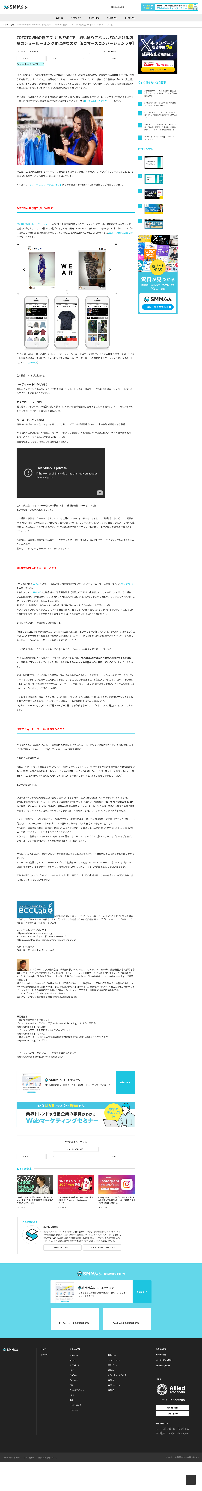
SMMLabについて (117, 7)
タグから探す (76, 17)
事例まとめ (112, 1355)
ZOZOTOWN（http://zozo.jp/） (34, 224)
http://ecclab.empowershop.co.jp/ (35, 933)
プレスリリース (29, 362)
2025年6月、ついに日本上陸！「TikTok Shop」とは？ (159, 138)
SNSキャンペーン (114, 1385)
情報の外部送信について (47, 1457)
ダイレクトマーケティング (117, 1375)
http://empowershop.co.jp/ (62, 996)
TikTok (72, 1360)
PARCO (35, 583)
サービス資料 (130, 17)
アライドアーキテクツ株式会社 (101, 1247)
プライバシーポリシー (12, 1457)
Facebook (74, 1380)
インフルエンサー (76, 1405)
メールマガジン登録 (164, 1360)
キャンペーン (127, 583)
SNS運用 (111, 1390)
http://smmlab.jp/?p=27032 (32, 1040)
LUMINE (36, 592)
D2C (71, 1385)
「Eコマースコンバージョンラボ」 (45, 184)
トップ (43, 1349)
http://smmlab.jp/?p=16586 (32, 1026)
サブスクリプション (77, 1390)
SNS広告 (111, 1380)
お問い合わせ (172, 1413)
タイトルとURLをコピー (112, 51)
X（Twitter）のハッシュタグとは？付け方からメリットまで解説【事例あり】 (160, 104)
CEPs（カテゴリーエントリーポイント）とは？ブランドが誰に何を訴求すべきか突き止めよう (160, 115)
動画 (71, 1400)
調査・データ (112, 1365)
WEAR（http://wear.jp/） (121, 232)
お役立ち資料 (112, 17)
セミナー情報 (94, 17)
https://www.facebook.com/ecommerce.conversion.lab (46, 939)
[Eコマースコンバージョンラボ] (35, 916)
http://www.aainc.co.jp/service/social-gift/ (40, 1056)
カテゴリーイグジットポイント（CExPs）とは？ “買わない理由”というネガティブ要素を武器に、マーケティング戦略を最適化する (160, 127)
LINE (72, 1370)
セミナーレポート (114, 1360)
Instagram (74, 1355)
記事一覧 (59, 17)
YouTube (73, 1375)
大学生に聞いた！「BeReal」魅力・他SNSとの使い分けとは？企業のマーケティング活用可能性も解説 (160, 93)
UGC (72, 1395)
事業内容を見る (172, 1407)
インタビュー (74, 1410)
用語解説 (111, 1370)
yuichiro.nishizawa (55, 993)
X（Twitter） (75, 1365)
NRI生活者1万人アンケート (97, 101)
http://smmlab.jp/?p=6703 (31, 1033)
